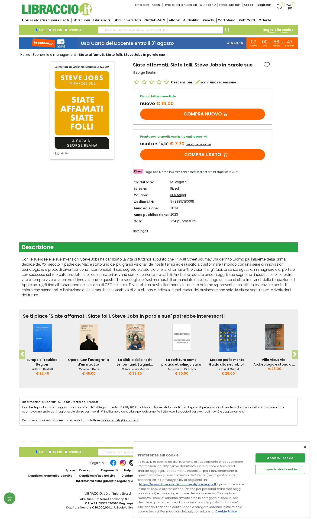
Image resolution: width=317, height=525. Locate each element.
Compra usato (202, 154)
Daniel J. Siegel (228, 369)
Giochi (208, 20)
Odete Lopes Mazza (135, 369)
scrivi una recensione (218, 82)
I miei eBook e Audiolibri (180, 5)
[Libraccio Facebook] (113, 465)
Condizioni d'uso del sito (97, 476)
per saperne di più (198, 144)
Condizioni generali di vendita (50, 476)
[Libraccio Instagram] (123, 465)
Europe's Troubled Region (42, 362)
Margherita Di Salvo (182, 369)
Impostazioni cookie (280, 469)
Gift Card (247, 20)
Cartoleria (227, 20)
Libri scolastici (45, 20)
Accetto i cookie (280, 458)
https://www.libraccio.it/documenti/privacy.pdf (177, 484)
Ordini (156, 5)
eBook (174, 20)
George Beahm (145, 72)
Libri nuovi (81, 20)
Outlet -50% (154, 20)
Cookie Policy (226, 511)
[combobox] (160, 30)
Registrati (264, 5)
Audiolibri (191, 20)
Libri (42, 30)
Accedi (249, 5)
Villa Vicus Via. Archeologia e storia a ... (274, 362)
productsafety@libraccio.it (119, 420)
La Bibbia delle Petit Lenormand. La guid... (135, 362)
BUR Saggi (178, 195)
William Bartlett (42, 369)
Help (127, 470)
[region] (221, 480)
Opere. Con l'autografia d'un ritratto (88, 362)
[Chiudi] (305, 447)
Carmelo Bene (89, 369)
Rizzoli (175, 188)
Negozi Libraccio (277, 29)
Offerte (265, 20)
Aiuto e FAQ (208, 5)
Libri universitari (127, 20)
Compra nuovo (203, 114)
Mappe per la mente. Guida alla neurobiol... (227, 362)
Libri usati (101, 20)
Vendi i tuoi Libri (229, 5)
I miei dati (142, 5)
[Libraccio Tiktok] (132, 465)
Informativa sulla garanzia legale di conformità (112, 481)
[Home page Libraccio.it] (57, 15)
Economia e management (54, 54)
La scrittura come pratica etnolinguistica (181, 362)
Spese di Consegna (79, 470)
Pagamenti (109, 470)
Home (25, 54)
